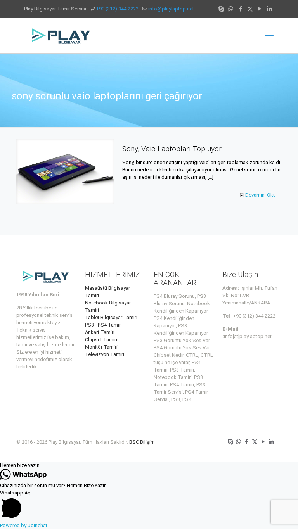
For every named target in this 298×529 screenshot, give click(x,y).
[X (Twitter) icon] (250, 8)
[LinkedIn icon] (269, 8)
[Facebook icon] (240, 8)
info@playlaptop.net (171, 9)
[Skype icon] (221, 8)
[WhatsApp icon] (231, 8)
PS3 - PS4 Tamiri (103, 325)
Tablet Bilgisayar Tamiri (111, 317)
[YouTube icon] (260, 8)
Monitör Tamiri (101, 347)
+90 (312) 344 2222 (117, 9)
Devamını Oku (260, 195)
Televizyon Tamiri (104, 354)
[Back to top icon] (261, 513)
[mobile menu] (269, 35)
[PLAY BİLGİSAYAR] (61, 35)
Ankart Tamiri (99, 332)
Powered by (23, 525)
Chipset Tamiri (101, 339)
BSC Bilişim (142, 442)
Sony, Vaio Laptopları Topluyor (172, 148)
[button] (149, 465)
